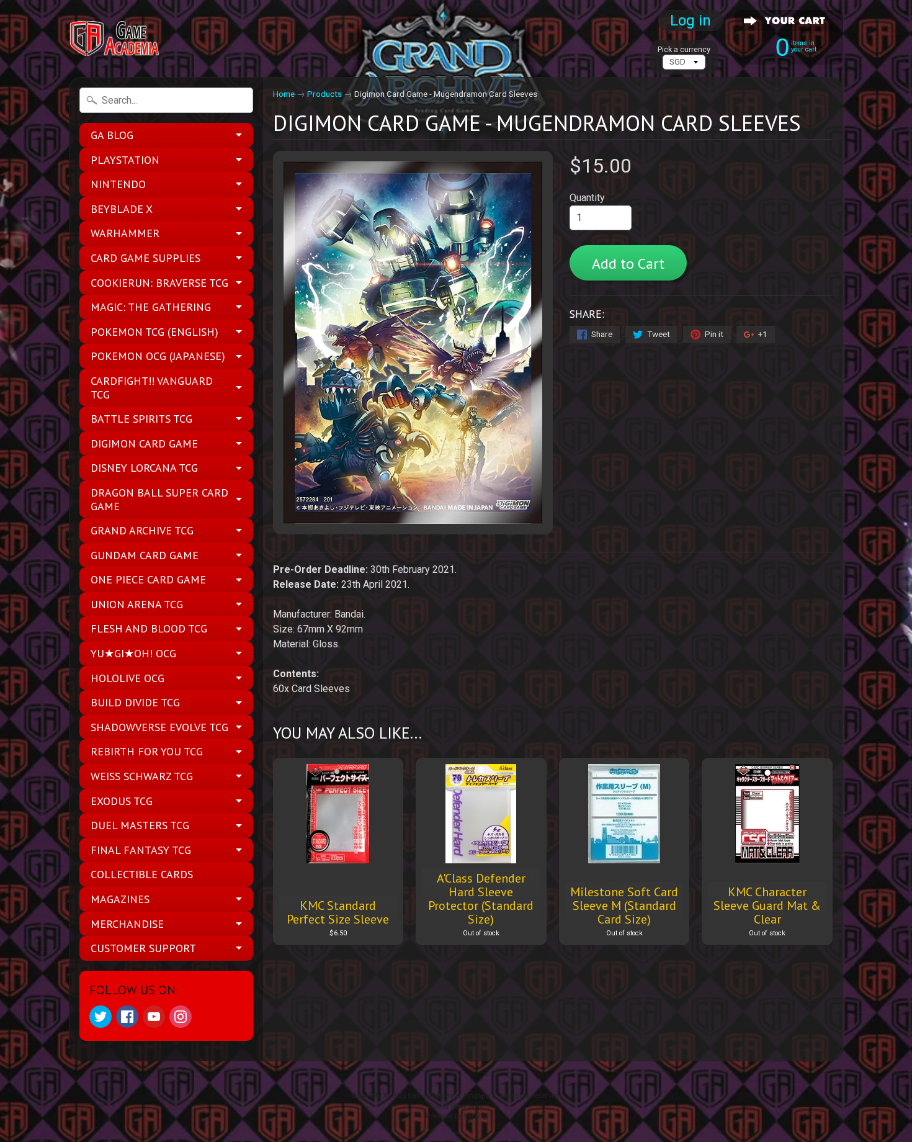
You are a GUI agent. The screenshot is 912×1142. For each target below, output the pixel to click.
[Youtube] (154, 1016)
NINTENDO (118, 184)
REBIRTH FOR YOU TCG (147, 751)
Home (284, 94)
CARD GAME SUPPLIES (145, 258)
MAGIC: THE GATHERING (151, 307)
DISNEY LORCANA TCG (144, 468)
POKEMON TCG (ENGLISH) (154, 332)
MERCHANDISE (127, 924)
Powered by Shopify (456, 1116)
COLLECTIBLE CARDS (142, 874)
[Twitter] (100, 1016)
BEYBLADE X (122, 209)
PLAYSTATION (125, 160)
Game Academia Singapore (451, 1096)
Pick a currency (684, 49)
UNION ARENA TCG (137, 604)
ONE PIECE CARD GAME (148, 579)
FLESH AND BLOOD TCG (149, 628)
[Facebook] (127, 1016)
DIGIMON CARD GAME (144, 443)
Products (324, 94)
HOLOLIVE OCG (127, 678)
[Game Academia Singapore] (115, 38)
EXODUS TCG (122, 801)
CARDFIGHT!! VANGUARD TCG (152, 388)
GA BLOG (112, 135)
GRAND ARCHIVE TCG (142, 530)
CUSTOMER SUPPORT (143, 948)
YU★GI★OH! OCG (133, 653)
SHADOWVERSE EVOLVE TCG (159, 727)
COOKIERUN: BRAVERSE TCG (159, 283)
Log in (690, 20)
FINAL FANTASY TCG (141, 850)
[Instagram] (180, 1016)
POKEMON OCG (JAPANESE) (158, 356)
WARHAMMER (125, 233)
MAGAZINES (120, 899)
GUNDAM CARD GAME (145, 555)
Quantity (587, 198)
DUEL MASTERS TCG (140, 825)
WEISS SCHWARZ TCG (142, 776)
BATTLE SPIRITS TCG (141, 418)
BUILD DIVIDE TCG (135, 702)
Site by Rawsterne (456, 1106)
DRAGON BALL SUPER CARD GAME (159, 499)
